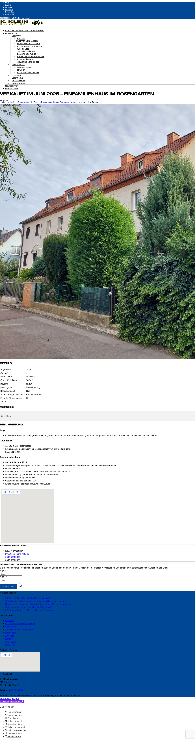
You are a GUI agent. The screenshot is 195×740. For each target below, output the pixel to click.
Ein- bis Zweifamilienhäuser (27, 40)
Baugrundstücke (26, 54)
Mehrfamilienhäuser (28, 44)
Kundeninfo (18, 83)
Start (7, 3)
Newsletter (11, 86)
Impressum (9, 9)
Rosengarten (24, 102)
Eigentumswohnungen (29, 46)
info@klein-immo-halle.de (21, 18)
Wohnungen (24, 67)
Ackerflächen (25, 59)
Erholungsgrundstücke (30, 57)
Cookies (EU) (10, 14)
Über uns (9, 620)
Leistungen (18, 78)
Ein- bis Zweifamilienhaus (45, 102)
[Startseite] (22, 25)
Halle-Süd (11, 102)
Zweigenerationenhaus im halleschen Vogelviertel (28, 607)
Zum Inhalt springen (9, 698)
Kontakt (8, 5)
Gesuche (16, 75)
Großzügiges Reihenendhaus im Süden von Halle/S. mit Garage (35, 600)
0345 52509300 (6, 18)
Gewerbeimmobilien (28, 62)
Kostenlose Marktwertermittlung (24, 31)
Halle (2, 102)
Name (3, 570)
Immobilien (11, 33)
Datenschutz (9, 12)
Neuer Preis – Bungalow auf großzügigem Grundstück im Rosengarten (38, 603)
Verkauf (16, 36)
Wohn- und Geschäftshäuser (25, 50)
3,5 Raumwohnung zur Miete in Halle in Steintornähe (30, 610)
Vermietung (18, 65)
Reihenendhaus (67, 102)
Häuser (21, 70)
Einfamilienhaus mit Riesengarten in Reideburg (27, 597)
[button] (12, 701)
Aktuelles (8, 7)
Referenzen (18, 81)
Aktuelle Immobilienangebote (19, 629)
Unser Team (11, 89)
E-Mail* (3, 577)
